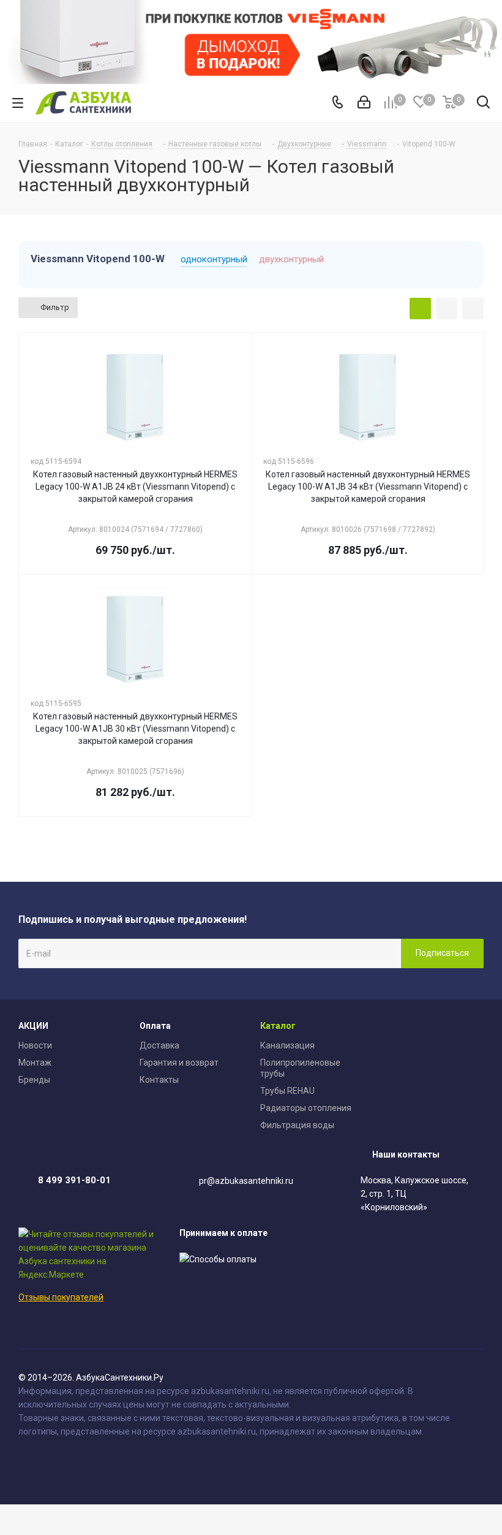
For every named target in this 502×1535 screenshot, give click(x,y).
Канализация (287, 1045)
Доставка (159, 1045)
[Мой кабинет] (364, 103)
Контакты (159, 1080)
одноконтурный (214, 259)
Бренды (34, 1080)
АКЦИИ (33, 1026)
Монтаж (34, 1062)
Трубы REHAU (287, 1091)
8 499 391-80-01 (74, 1180)
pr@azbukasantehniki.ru (246, 1181)
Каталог (278, 1026)
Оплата (155, 1026)
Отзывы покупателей (60, 1297)
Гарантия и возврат (179, 1062)
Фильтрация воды (297, 1125)
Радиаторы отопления (305, 1108)
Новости (35, 1045)
